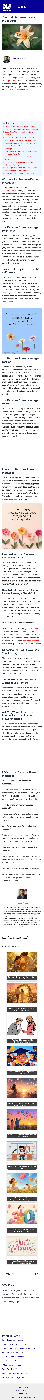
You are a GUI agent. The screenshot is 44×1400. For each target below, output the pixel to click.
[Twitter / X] (25, 7)
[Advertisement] (22, 107)
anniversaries (8, 190)
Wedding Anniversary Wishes (15, 1373)
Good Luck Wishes (10, 1361)
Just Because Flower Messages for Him (20, 140)
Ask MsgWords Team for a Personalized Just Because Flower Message (21, 169)
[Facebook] (22, 7)
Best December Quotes (12, 1340)
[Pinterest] (19, 7)
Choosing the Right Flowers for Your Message (19, 158)
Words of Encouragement (13, 1377)
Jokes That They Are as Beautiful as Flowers (19, 133)
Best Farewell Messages (13, 1352)
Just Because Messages (18, 938)
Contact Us (22, 1393)
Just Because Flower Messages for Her (20, 137)
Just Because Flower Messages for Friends (22, 129)
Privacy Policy (22, 1387)
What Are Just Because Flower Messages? (22, 126)
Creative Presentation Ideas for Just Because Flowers (20, 163)
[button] (34, 6)
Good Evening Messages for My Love (18, 1348)
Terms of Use (22, 1390)
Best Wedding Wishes (11, 1369)
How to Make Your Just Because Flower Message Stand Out (21, 152)
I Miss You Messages (11, 1365)
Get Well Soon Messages (13, 1356)
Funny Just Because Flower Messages (20, 143)
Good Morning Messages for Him (16, 1344)
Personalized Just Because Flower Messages (18, 147)
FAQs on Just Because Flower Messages (22, 173)
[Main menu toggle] (39, 6)
